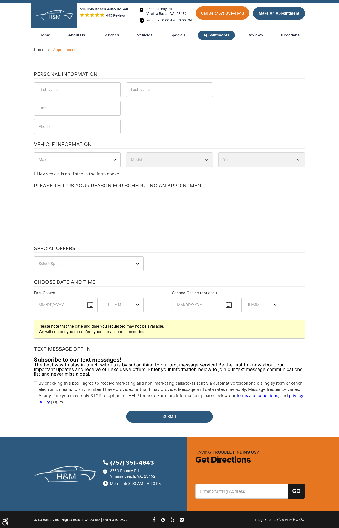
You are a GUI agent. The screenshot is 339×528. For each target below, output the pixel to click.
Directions (290, 35)
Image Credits (266, 519)
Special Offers (54, 248)
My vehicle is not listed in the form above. (79, 174)
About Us (76, 35)
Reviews (255, 35)
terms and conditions (257, 395)
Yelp (172, 519)
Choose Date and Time (64, 282)
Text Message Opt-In (62, 349)
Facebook (153, 519)
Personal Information (66, 74)
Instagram (181, 519)
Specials (177, 35)
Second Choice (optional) (194, 293)
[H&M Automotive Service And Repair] (54, 15)
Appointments (216, 35)
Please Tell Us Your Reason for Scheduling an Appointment (119, 186)
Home (44, 35)
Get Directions (223, 459)
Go (296, 491)
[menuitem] (45, 35)
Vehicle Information (63, 144)
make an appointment (279, 13)
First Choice (44, 293)
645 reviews (116, 15)
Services (111, 35)
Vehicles (144, 35)
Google (163, 519)
